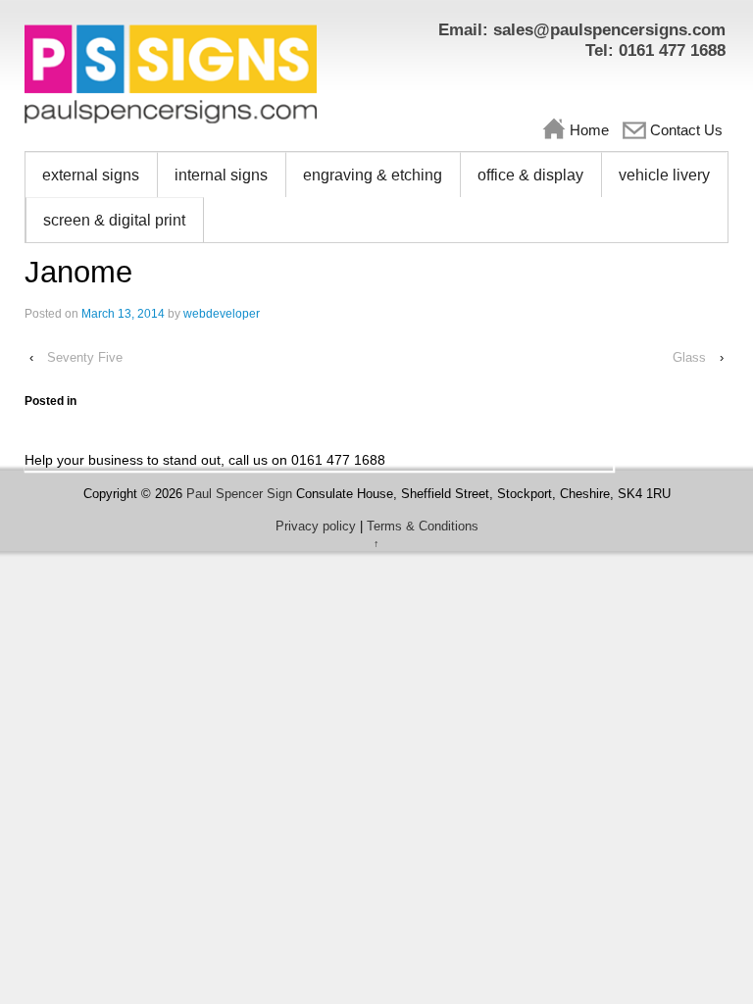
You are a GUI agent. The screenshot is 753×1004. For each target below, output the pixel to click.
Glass (689, 357)
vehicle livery (664, 175)
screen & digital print (114, 220)
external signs (90, 175)
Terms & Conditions (422, 526)
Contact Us (686, 130)
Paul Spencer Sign (239, 493)
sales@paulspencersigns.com (609, 30)
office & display (530, 175)
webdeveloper (221, 314)
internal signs (221, 175)
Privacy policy (316, 526)
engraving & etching (372, 175)
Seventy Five (85, 357)
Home (589, 130)
